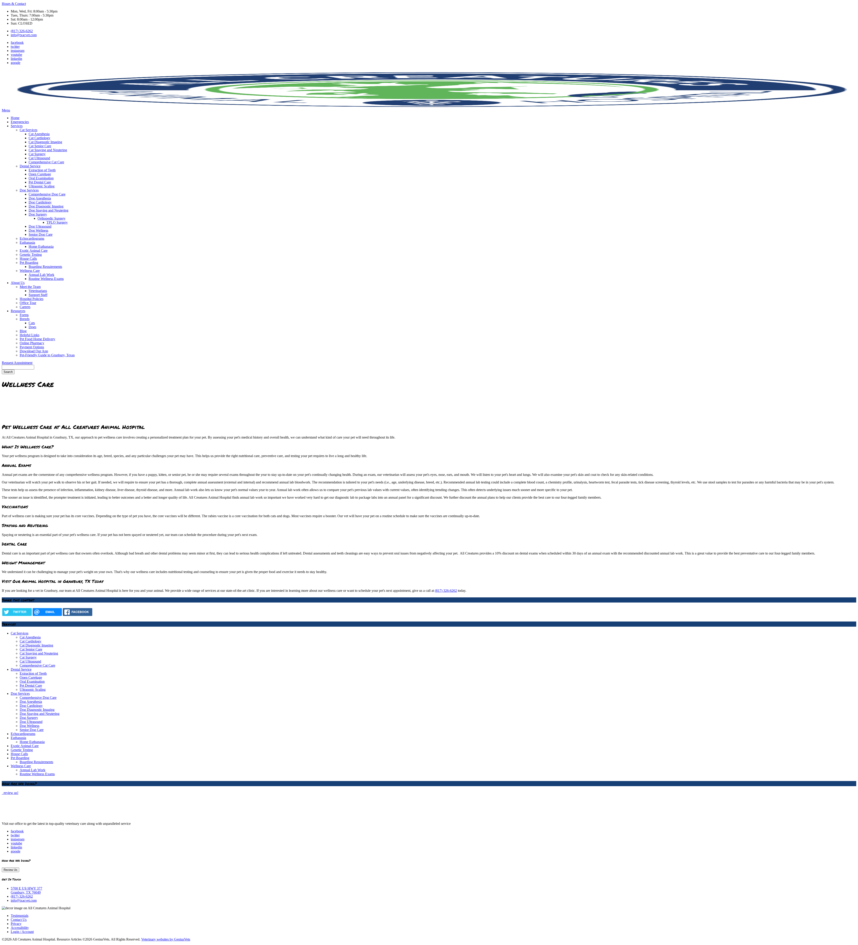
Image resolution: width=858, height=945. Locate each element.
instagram (17, 50)
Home (15, 118)
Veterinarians (38, 291)
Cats (32, 323)
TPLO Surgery (57, 222)
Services (17, 126)
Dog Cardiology (40, 202)
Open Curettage (40, 174)
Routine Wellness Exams (46, 279)
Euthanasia (27, 242)
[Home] (30, 816)
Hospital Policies (31, 299)
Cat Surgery (37, 154)
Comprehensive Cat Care (46, 162)
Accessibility (20, 928)
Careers (25, 307)
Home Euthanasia (41, 246)
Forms (24, 315)
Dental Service (30, 166)
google (15, 63)
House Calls (28, 258)
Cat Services (28, 130)
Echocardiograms (32, 238)
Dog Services (29, 190)
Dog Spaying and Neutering (48, 210)
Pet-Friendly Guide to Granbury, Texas (47, 355)
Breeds (24, 319)
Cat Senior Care (40, 146)
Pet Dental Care (40, 182)
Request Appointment (17, 363)
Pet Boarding (29, 263)
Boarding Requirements (45, 267)
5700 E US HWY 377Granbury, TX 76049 (26, 890)
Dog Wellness (38, 230)
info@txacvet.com (24, 35)
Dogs (32, 327)
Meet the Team (30, 287)
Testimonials (19, 916)
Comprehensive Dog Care (47, 194)
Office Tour (28, 303)
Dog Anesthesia (40, 198)
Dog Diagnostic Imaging (46, 206)
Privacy (16, 924)
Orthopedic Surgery (51, 218)
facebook (17, 42)
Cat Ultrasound (39, 158)
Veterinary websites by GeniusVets (165, 939)
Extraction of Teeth (42, 170)
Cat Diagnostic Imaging (45, 142)
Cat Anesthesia (39, 134)
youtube (16, 55)
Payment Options (32, 347)
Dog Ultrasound (40, 226)
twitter (15, 46)
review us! (10, 793)
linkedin (16, 59)
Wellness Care (30, 271)
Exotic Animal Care (34, 250)
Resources (18, 311)
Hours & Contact (14, 4)
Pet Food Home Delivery (37, 339)
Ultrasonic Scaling (42, 186)
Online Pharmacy (32, 343)
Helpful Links (29, 335)
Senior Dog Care (41, 234)
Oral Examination (41, 178)
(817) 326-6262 (22, 31)
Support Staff (38, 295)
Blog (23, 331)
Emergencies (20, 122)
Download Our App (34, 351)
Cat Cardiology (39, 138)
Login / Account (22, 932)
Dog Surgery (38, 214)
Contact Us (19, 920)
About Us (18, 283)
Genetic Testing (31, 254)
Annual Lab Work (41, 275)
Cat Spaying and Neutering (48, 150)
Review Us (10, 870)
